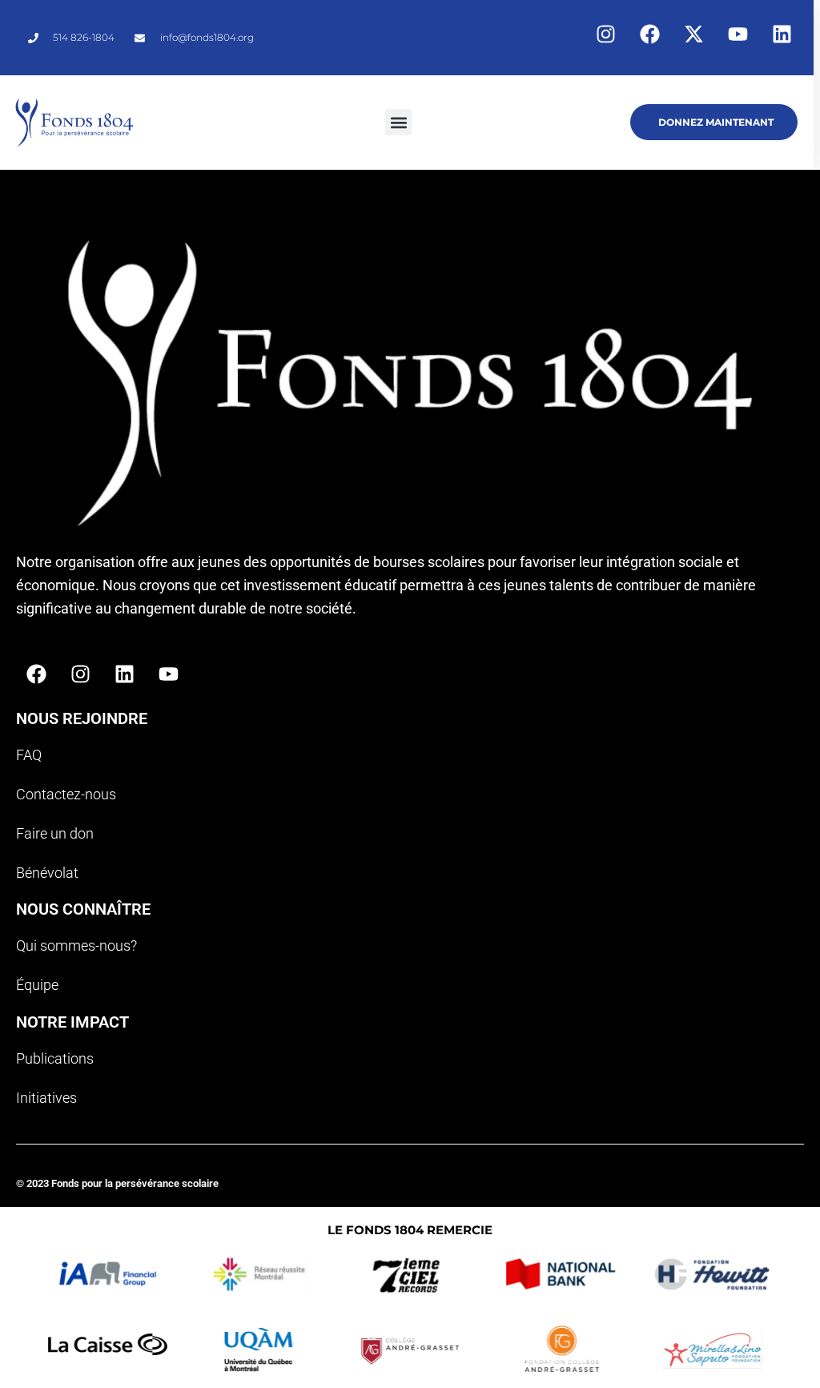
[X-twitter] (693, 34)
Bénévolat (47, 872)
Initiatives (46, 1097)
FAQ (29, 754)
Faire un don (55, 833)
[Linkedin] (782, 34)
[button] (398, 122)
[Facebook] (649, 34)
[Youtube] (738, 34)
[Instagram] (605, 34)
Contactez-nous (66, 794)
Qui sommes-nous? (76, 945)
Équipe (37, 984)
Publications (55, 1058)
